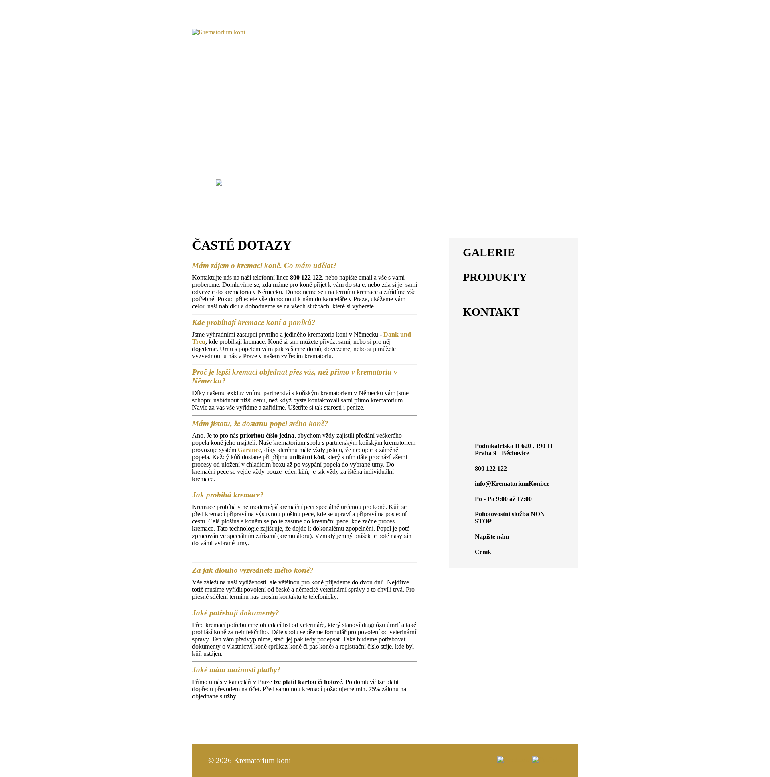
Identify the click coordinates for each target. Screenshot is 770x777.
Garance (275, 183)
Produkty (353, 183)
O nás (241, 183)
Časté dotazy (404, 183)
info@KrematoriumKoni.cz (513, 34)
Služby (313, 183)
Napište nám (492, 536)
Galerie (452, 183)
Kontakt (385, 191)
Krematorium (529, 183)
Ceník (485, 183)
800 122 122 (513, 22)
